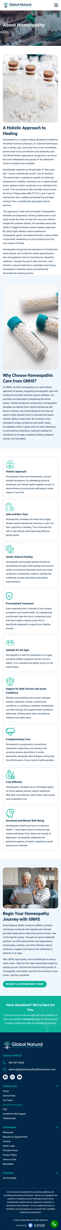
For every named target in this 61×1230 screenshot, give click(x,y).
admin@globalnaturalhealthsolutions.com (32, 1069)
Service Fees (9, 1095)
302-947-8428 (16, 1062)
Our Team (8, 1100)
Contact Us (28, 1019)
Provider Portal (10, 1150)
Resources (8, 1132)
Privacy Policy (10, 1155)
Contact (7, 1141)
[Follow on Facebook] (5, 1077)
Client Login (9, 1146)
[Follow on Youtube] (19, 1077)
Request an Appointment (15, 1137)
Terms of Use (9, 1159)
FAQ (5, 1109)
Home (6, 1091)
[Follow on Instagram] (12, 1077)
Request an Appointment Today (25, 984)
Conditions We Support (14, 1113)
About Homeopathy (12, 1104)
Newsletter (8, 1164)
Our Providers (9, 1178)
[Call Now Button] (54, 1224)
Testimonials (9, 1118)
